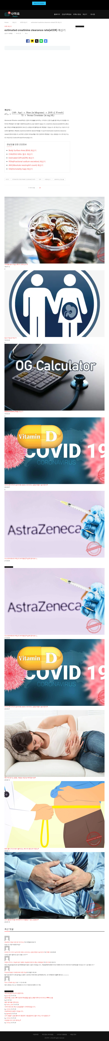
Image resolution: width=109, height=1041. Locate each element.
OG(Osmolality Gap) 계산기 (21, 169)
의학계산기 (48, 179)
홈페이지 (57, 14)
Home (6, 22)
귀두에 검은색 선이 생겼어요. (14, 993)
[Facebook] (51, 7)
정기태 (48, 962)
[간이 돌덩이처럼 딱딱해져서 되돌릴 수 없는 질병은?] (54, 885)
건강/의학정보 (66, 14)
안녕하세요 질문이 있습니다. (13, 1011)
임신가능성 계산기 (10, 338)
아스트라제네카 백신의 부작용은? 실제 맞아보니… (20, 558)
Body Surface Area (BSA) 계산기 (22, 150)
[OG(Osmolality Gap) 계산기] (54, 377)
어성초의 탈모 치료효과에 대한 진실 (15, 972)
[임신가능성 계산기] (54, 303)
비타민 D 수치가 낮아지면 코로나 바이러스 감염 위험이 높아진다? (26, 485)
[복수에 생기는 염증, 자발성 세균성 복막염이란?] (54, 743)
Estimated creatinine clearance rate (23, 179)
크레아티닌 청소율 (59, 179)
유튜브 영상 (77, 14)
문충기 (48, 952)
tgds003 (8, 1013)
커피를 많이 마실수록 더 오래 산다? (16, 264)
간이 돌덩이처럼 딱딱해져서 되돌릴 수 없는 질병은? (21, 920)
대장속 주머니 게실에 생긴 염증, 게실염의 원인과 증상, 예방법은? (24, 962)
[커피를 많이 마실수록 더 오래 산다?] (54, 230)
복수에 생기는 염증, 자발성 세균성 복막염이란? (20, 778)
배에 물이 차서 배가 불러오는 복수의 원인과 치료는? (21, 849)
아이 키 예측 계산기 (10, 982)
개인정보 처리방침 (47, 1034)
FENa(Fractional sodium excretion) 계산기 (27, 161)
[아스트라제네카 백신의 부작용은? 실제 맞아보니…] (54, 524)
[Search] (103, 14)
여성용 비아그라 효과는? (12, 1020)
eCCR (7, 179)
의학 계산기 (23, 22)
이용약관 (35, 1034)
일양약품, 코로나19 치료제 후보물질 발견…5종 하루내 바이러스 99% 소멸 (28, 998)
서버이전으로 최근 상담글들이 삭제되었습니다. (20, 1007)
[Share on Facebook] (42, 188)
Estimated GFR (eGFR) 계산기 (21, 158)
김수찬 (8, 995)
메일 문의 (73, 1034)
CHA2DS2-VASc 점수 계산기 (21, 154)
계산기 (85, 14)
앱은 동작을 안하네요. (11, 1002)
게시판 (92, 14)
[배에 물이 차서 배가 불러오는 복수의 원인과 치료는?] (54, 814)
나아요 (10, 33)
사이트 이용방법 (62, 1034)
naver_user (9, 1004)
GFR (40, 179)
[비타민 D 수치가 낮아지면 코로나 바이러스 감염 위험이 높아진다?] (54, 450)
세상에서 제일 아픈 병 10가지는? (14, 942)
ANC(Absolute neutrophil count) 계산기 (26, 165)
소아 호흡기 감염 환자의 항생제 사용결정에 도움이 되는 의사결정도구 (27, 1016)
